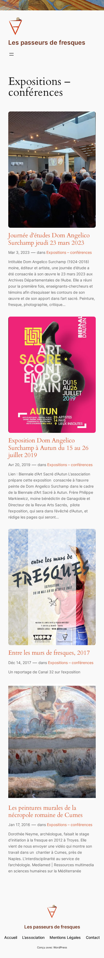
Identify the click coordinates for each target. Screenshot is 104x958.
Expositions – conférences (69, 252)
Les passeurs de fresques (46, 42)
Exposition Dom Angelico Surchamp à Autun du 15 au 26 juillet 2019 (48, 448)
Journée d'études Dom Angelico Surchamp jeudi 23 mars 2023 (49, 239)
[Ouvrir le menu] (11, 54)
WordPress (60, 947)
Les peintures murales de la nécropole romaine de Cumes (45, 811)
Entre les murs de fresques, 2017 (49, 652)
